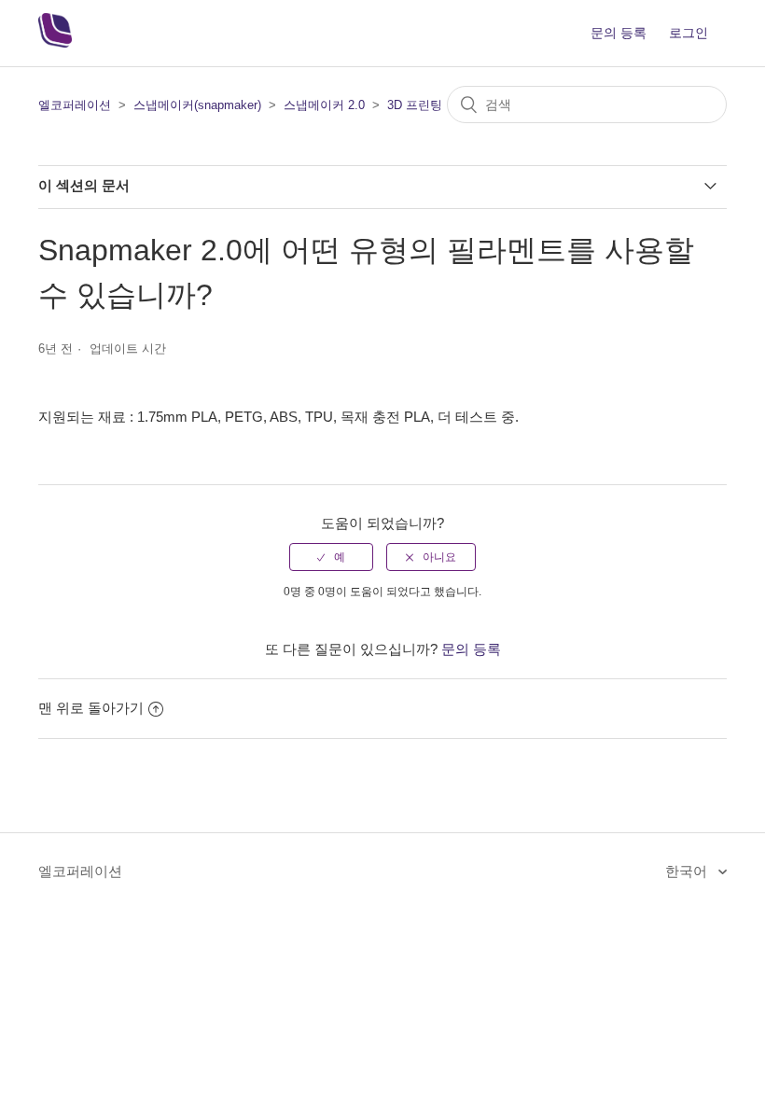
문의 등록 (619, 32)
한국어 (688, 871)
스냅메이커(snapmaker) (197, 105)
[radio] (331, 557)
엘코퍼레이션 (74, 105)
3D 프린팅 (414, 105)
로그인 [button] (688, 32)
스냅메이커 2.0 (324, 105)
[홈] (55, 42)
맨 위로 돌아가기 (91, 708)
